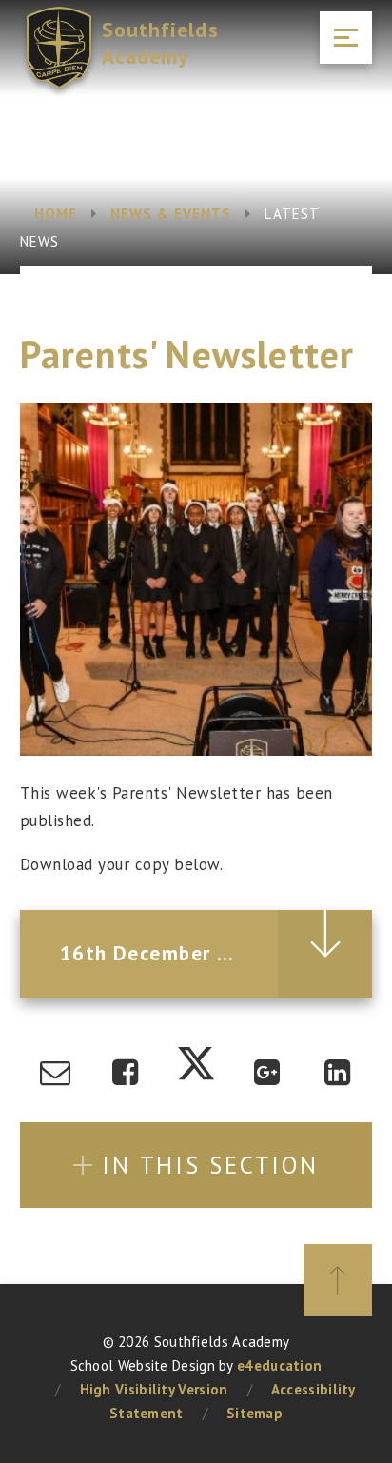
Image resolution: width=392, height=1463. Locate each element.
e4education (279, 1365)
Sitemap (254, 1413)
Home (55, 214)
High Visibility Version (154, 1389)
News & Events (171, 214)
